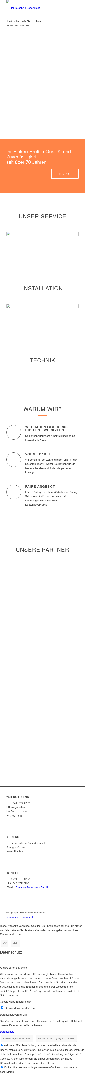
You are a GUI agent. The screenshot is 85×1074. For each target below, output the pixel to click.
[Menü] (77, 8)
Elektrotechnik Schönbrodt (24, 21)
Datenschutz (7, 1031)
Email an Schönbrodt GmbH (32, 887)
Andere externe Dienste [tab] (13, 967)
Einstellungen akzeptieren (17, 1038)
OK (5, 943)
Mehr (15, 943)
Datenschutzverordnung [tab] (13, 1014)
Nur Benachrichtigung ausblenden (56, 1038)
